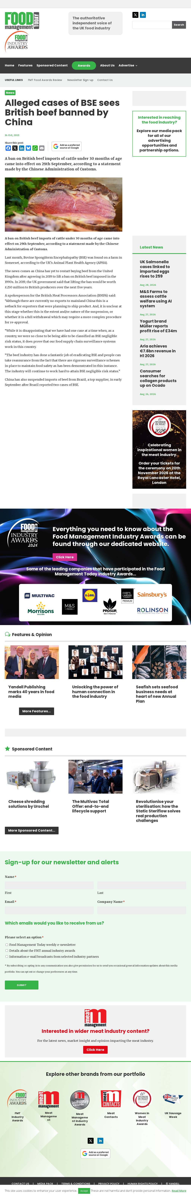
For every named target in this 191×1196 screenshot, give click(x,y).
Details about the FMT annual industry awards (42, 950)
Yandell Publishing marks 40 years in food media (31, 691)
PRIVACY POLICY (108, 1184)
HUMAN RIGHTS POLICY (143, 1184)
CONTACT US (20, 1184)
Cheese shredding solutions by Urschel (28, 804)
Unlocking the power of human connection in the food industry (95, 691)
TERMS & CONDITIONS (75, 1184)
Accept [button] (84, 1190)
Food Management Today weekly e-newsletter (42, 945)
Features (25, 66)
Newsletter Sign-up (80, 80)
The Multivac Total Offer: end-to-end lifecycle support (90, 806)
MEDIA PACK (45, 1184)
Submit (21, 985)
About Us (107, 66)
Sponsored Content (52, 66)
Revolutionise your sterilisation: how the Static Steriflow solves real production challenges (158, 811)
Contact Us (105, 80)
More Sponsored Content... (31, 830)
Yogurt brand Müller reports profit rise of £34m (158, 325)
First (8, 893)
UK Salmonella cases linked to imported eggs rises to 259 (155, 269)
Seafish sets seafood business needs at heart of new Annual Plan (157, 694)
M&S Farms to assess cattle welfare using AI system (156, 299)
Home (9, 66)
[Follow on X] (135, 15)
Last (100, 893)
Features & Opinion (32, 635)
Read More (179, 1190)
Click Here (65, 557)
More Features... (36, 711)
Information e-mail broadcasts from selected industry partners (54, 956)
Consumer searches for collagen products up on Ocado (158, 378)
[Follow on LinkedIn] (143, 15)
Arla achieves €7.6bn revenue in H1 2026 (158, 350)
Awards (84, 65)
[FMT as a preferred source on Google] (67, 146)
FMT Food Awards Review (45, 80)
